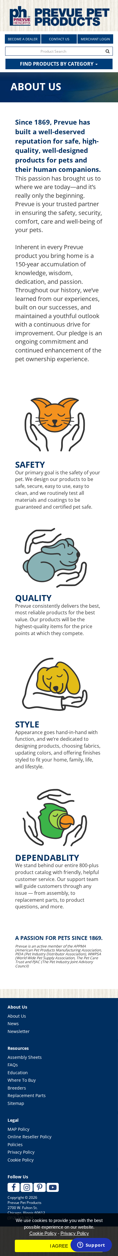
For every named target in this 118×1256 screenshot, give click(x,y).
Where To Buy (22, 1080)
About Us (17, 1016)
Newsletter (19, 1031)
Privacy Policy (21, 1152)
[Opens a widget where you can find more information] (91, 1245)
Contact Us (59, 39)
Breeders (17, 1088)
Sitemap (16, 1103)
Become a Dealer (23, 39)
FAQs (13, 1065)
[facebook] (14, 1187)
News (13, 1023)
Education (18, 1072)
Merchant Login (95, 39)
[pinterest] (40, 1187)
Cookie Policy (21, 1160)
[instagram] (27, 1187)
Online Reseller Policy (29, 1137)
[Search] (108, 51)
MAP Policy (18, 1129)
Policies (15, 1144)
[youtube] (53, 1187)
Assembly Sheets (25, 1057)
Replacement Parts (27, 1095)
